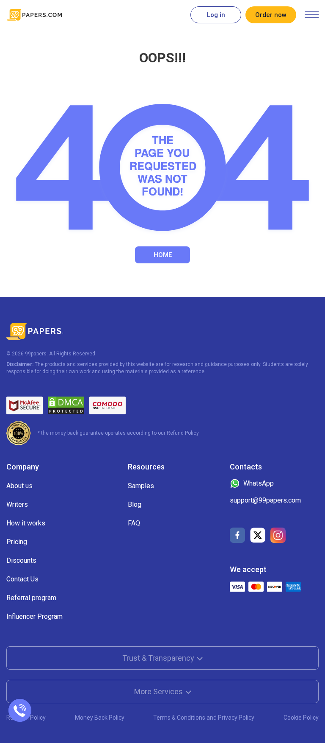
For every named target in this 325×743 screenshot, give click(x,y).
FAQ (134, 523)
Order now (270, 15)
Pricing (16, 542)
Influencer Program (34, 616)
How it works (25, 523)
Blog (134, 504)
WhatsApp (258, 483)
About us (19, 486)
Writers (17, 504)
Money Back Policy (99, 717)
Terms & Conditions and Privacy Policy (203, 717)
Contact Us (22, 579)
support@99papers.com (265, 500)
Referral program (31, 598)
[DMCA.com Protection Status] (66, 405)
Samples (141, 486)
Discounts (21, 560)
